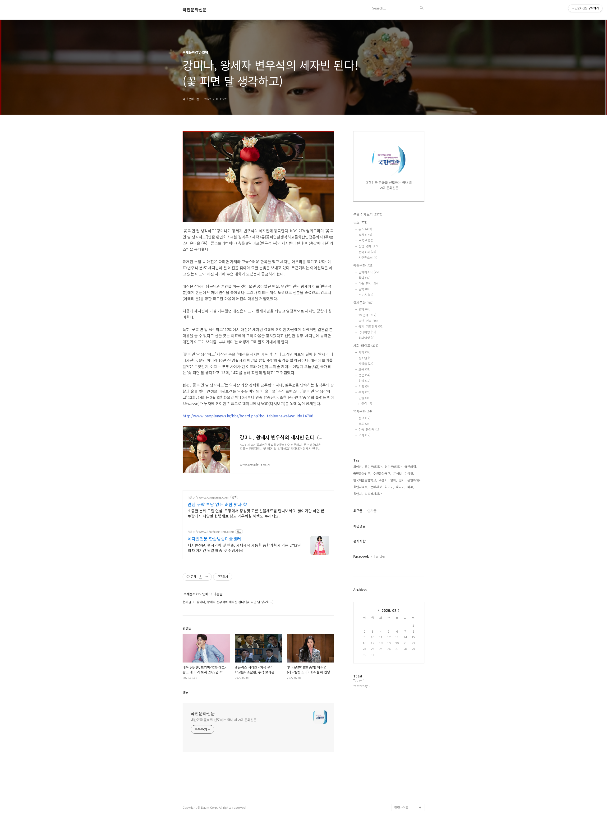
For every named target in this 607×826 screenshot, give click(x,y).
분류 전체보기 (367, 214)
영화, (393, 480)
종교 (364, 418)
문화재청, (376, 487)
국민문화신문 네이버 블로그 (408, 788)
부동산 (366, 240)
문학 (364, 289)
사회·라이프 (365, 345)
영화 (364, 309)
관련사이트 (401, 807)
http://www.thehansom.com (211, 532)
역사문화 (362, 411)
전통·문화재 (370, 429)
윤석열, (398, 473)
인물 (364, 398)
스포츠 (366, 295)
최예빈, (358, 466)
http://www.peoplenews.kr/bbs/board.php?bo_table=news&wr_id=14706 (248, 416)
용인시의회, (360, 487)
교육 (364, 369)
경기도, (389, 487)
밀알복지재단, (374, 493)
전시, (402, 480)
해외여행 (366, 338)
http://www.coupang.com (208, 497)
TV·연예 (367, 315)
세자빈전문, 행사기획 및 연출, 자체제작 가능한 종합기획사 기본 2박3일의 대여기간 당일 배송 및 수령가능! (244, 547)
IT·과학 (365, 403)
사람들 (366, 363)
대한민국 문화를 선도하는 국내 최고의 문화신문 (224, 719)
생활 (364, 375)
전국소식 (367, 252)
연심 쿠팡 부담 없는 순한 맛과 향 (217, 504)
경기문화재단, (394, 466)
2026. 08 (389, 610)
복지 (364, 392)
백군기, (400, 487)
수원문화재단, (382, 473)
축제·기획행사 (371, 326)
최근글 (358, 510)
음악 (364, 277)
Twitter (380, 556)
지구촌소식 (368, 257)
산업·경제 (368, 246)
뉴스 (360, 222)
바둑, (410, 487)
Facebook (361, 556)
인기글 (372, 510)
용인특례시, (415, 480)
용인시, (358, 493)
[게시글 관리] (206, 576)
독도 (364, 423)
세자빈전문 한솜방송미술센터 (214, 538)
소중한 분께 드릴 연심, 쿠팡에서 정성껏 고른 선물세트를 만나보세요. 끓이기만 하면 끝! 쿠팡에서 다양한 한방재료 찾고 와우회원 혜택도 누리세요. (257, 513)
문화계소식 (370, 272)
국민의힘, (411, 466)
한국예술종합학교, (365, 480)
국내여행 (367, 332)
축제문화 (363, 302)
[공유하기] (200, 576)
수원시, (383, 480)
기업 (364, 386)
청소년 (365, 358)
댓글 (186, 692)
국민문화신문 (195, 9)
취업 (364, 380)
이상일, (409, 473)
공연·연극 (368, 320)
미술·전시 (368, 283)
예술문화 (363, 265)
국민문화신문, (362, 473)
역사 (364, 435)
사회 (364, 352)
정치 (365, 235)
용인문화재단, (374, 466)
